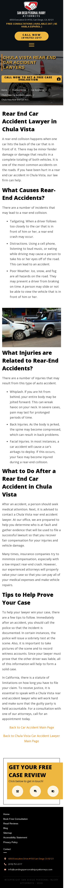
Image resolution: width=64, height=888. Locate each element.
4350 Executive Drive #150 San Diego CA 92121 (31, 858)
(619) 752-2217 (15, 864)
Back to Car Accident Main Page (31, 727)
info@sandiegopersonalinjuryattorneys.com (30, 869)
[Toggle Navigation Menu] (31, 45)
